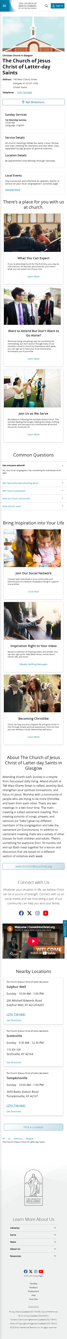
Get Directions (14, 1020)
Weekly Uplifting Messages (34, 664)
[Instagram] (37, 913)
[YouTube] (45, 913)
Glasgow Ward (12, 189)
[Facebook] (21, 913)
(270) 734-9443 (24, 92)
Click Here (33, 591)
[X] (29, 913)
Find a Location (33, 1127)
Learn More (34, 276)
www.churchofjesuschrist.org (33, 866)
